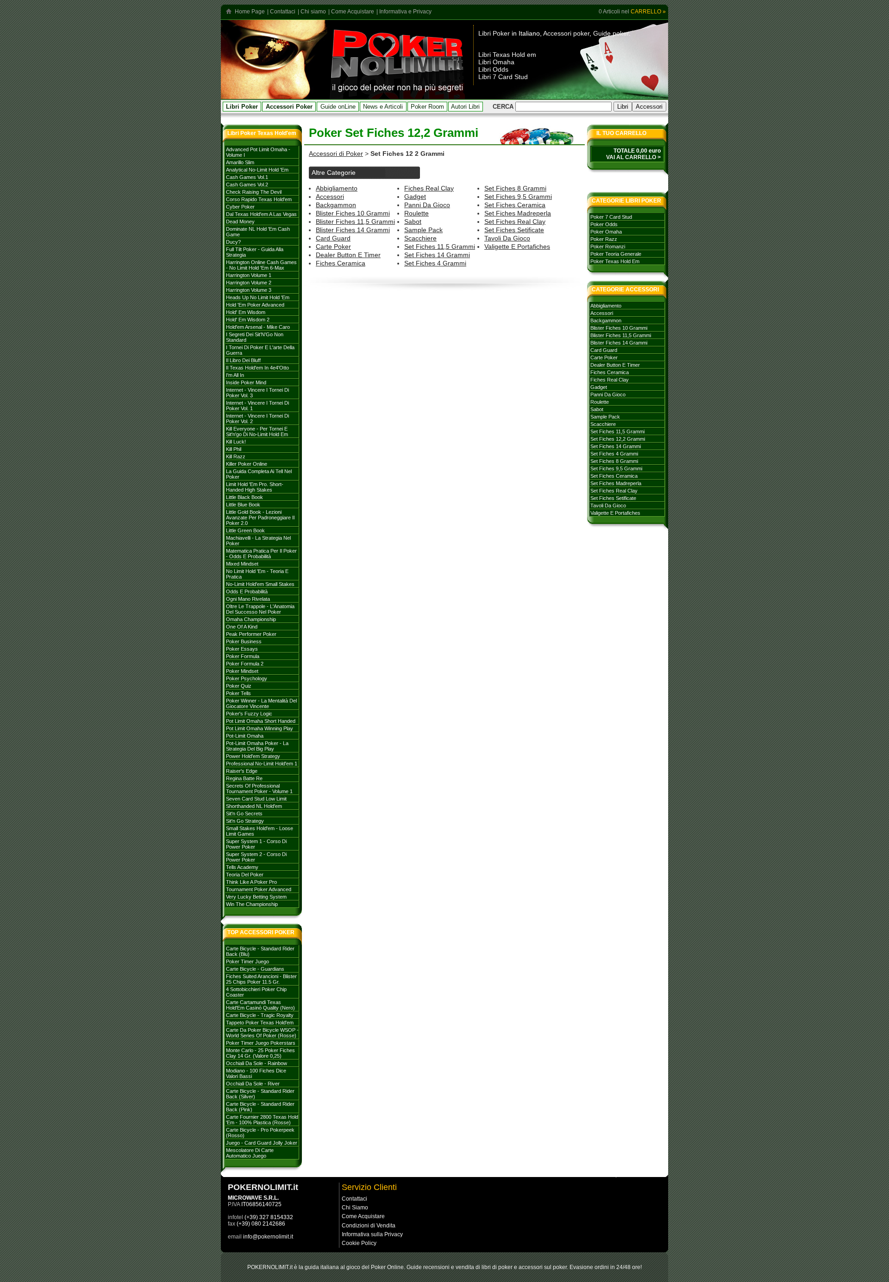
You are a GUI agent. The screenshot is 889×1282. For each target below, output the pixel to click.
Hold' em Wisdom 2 (247, 319)
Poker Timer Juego (247, 961)
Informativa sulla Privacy (372, 1234)
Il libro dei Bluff (243, 360)
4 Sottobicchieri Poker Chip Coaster (256, 992)
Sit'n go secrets (244, 813)
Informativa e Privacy (405, 11)
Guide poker (611, 33)
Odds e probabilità (247, 591)
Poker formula (242, 656)
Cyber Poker (240, 207)
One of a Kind (241, 626)
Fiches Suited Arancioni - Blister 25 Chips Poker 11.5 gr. (261, 979)
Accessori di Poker (336, 153)
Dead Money (240, 221)
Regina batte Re (244, 778)
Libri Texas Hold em (507, 54)
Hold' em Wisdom (245, 312)
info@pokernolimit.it (268, 1236)
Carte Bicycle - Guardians (255, 969)
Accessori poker (566, 33)
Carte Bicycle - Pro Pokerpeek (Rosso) (260, 1132)
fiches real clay (429, 188)
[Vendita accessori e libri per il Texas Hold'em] (398, 96)
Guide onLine (338, 106)
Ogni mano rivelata (248, 599)
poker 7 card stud (611, 217)
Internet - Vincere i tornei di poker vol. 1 (257, 405)
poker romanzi (607, 246)
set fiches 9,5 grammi (518, 196)
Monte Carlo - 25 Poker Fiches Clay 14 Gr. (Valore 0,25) (260, 1053)
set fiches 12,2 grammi (617, 439)
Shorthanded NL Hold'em (254, 806)
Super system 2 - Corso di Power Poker (256, 857)
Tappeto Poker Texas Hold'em (260, 1022)
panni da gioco (427, 205)
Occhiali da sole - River (253, 1083)
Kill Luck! (236, 441)
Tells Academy (242, 867)
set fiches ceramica (514, 205)
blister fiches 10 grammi (353, 213)
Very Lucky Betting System (256, 897)
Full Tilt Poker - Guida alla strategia (254, 252)
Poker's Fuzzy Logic (249, 713)
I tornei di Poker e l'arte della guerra (260, 350)
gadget (415, 196)
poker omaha (606, 231)
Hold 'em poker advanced (255, 305)
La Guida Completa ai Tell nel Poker (259, 474)
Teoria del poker (244, 874)
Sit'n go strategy (245, 821)
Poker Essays (242, 649)
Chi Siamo (355, 1207)
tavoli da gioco (507, 238)
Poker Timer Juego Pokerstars (260, 1043)
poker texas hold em (614, 261)
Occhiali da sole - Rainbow (256, 1063)
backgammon (336, 205)
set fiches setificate (514, 230)
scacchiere (420, 238)
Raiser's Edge (241, 771)
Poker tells (238, 693)
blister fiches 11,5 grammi (355, 221)
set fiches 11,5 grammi (439, 246)
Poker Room (427, 106)
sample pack (423, 230)
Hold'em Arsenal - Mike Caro (258, 327)
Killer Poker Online (246, 464)
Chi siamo (313, 11)
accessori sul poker (543, 1267)
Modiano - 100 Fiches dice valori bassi (256, 1073)
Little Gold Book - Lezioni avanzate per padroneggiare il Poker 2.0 (260, 517)
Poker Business (244, 641)
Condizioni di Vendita (368, 1225)
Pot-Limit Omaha (244, 736)
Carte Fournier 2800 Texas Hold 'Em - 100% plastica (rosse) (262, 1119)
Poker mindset (242, 671)
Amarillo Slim (240, 162)
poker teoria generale (615, 254)
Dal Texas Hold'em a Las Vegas (261, 214)
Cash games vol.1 (247, 177)
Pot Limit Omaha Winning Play (259, 728)
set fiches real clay (514, 221)
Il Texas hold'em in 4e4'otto (257, 367)
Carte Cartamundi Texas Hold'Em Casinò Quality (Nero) (260, 1005)
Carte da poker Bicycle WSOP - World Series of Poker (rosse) (262, 1032)
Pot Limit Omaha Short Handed (260, 721)
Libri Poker (494, 33)
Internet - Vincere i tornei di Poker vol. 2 (257, 418)
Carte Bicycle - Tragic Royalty (260, 1015)
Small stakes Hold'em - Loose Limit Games (259, 831)
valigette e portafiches (517, 246)
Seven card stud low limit (256, 798)
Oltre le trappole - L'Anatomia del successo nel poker (260, 609)
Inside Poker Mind (246, 382)
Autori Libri (465, 106)
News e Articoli (383, 106)
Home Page (250, 11)
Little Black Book (244, 497)
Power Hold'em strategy (253, 756)
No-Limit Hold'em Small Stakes (260, 584)
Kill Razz (235, 456)
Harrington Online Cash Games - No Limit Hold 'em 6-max (261, 265)
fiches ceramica (340, 263)
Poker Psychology (246, 678)
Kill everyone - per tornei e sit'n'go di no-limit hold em (257, 431)
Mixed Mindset (242, 564)
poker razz (603, 239)
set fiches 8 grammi (515, 188)
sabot (412, 221)
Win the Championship (252, 904)
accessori (330, 196)
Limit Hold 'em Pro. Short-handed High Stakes (254, 487)
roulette (416, 213)
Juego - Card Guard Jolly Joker (261, 1143)
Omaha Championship (251, 619)
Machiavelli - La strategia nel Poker (258, 540)
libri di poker (497, 1267)
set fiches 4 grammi (435, 263)
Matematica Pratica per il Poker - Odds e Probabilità (261, 553)
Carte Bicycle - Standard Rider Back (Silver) (260, 1093)
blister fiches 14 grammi (353, 230)
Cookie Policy (359, 1243)
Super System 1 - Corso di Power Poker (256, 844)
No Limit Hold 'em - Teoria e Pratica (257, 573)
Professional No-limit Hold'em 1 (261, 763)
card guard (333, 238)
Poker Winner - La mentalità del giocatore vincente (261, 703)
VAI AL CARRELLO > (633, 157)
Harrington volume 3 (248, 290)
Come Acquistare (352, 11)
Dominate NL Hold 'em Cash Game (258, 231)
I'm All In (235, 375)
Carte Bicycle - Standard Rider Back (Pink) (260, 1106)
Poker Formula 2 (244, 663)
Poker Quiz (238, 686)
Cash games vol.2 (247, 184)
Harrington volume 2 (248, 282)
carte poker (333, 246)
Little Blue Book (243, 504)
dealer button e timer (348, 255)
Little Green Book (245, 530)
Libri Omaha (496, 62)
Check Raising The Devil (254, 192)
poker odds (604, 224)
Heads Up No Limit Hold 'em (257, 297)
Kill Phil (233, 449)
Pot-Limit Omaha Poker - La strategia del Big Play (257, 746)
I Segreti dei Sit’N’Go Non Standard (254, 337)
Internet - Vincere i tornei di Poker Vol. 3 (257, 392)
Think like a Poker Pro (251, 882)
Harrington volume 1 (248, 275)
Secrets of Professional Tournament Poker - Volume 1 (259, 788)
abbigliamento (336, 188)
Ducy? (233, 242)
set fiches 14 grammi (437, 255)
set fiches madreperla (517, 213)
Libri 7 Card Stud (503, 76)
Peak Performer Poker (251, 634)
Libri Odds (493, 69)
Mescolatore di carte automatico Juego (250, 1153)
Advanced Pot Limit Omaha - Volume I (258, 152)
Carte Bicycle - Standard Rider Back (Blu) (260, 951)
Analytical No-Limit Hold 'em (257, 170)
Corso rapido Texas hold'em (259, 199)
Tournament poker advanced (258, 889)
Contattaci (282, 11)
